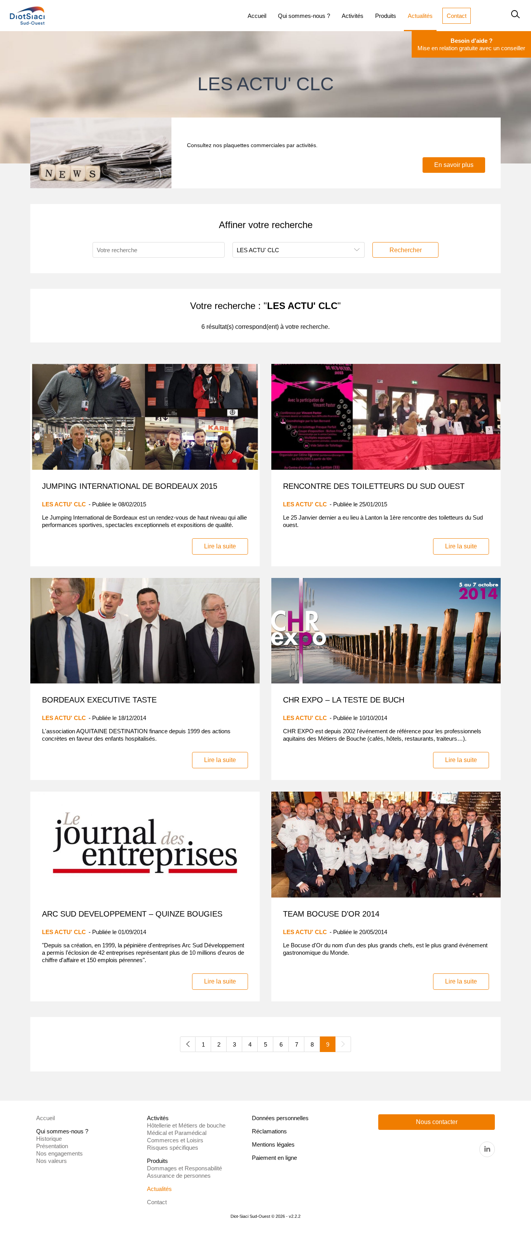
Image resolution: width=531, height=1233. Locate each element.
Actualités (159, 1189)
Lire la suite (220, 546)
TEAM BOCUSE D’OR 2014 (331, 914)
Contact (157, 1202)
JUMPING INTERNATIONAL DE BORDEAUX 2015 (129, 486)
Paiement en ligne (274, 1157)
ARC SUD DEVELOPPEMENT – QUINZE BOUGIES (132, 914)
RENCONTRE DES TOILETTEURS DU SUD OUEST (374, 486)
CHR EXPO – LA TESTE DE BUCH (343, 700)
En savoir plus (453, 165)
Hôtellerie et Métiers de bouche (186, 1125)
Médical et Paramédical (176, 1132)
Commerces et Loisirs (175, 1140)
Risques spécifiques (172, 1147)
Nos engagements (59, 1153)
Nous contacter (437, 1122)
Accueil (45, 1118)
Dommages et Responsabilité (184, 1168)
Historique (49, 1138)
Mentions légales (273, 1144)
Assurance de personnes (179, 1175)
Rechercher (406, 250)
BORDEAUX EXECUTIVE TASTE (99, 700)
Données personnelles (280, 1118)
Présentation (52, 1146)
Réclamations (269, 1131)
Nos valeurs (51, 1160)
